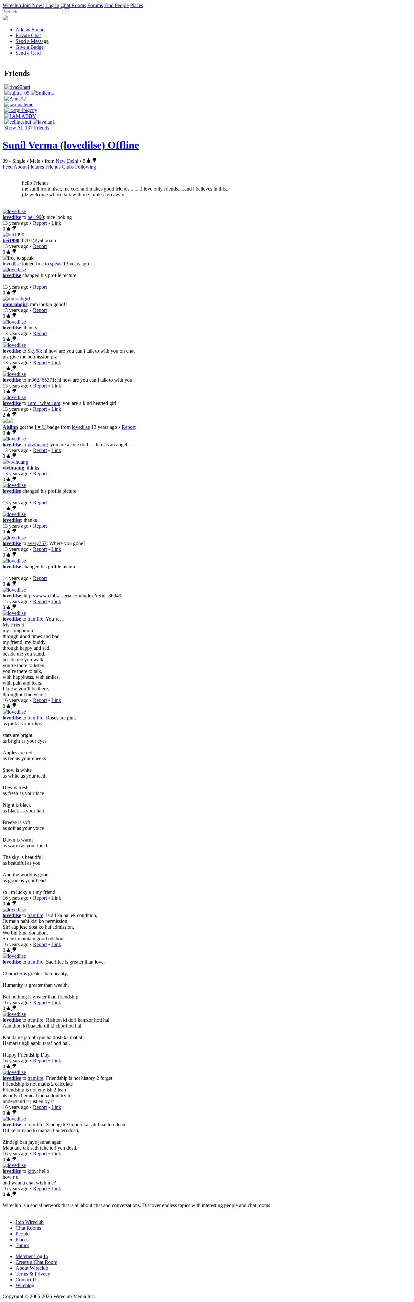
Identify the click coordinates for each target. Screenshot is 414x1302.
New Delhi (67, 161)
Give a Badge (30, 47)
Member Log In (32, 1256)
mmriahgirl (15, 304)
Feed (8, 167)
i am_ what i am (43, 403)
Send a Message (32, 41)
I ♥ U (40, 427)
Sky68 (34, 351)
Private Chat (28, 35)
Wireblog (25, 1285)
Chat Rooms (73, 5)
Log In (52, 5)
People (22, 1233)
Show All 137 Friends (26, 127)
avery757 (37, 543)
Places (136, 5)
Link (56, 223)
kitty (32, 1171)
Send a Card (28, 53)
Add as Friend (30, 29)
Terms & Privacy (33, 1273)
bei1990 (35, 217)
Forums (95, 5)
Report (40, 223)
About (20, 167)
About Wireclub (32, 1268)
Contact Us (27, 1279)
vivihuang (37, 444)
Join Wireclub (30, 1222)
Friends (52, 167)
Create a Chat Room (36, 1262)
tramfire (35, 619)
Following (85, 167)
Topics (22, 1245)
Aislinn (10, 427)
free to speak (49, 263)
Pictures (36, 167)
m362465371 (41, 380)
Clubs (68, 167)
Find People (116, 5)
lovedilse (12, 217)
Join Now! (33, 5)
